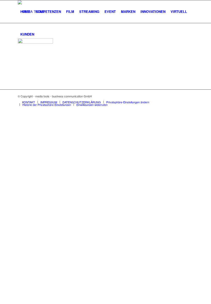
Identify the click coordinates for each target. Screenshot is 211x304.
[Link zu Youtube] (189, 96)
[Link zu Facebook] (182, 96)
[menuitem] (25, 11)
